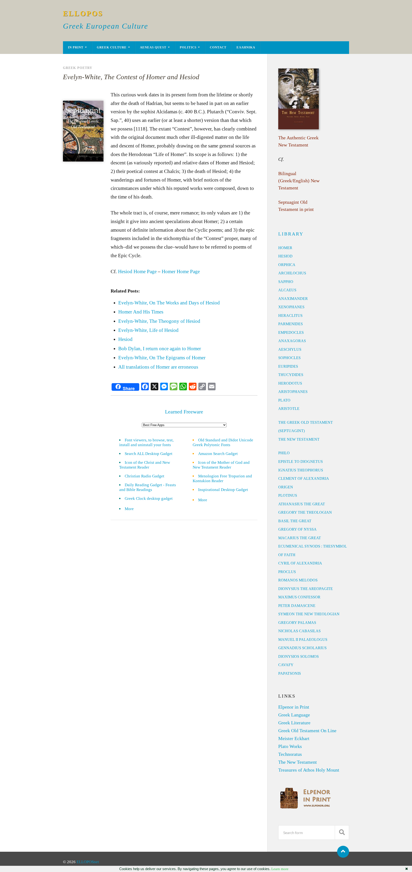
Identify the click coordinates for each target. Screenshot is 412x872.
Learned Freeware (184, 412)
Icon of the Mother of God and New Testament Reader (221, 465)
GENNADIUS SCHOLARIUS (302, 648)
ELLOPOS (83, 13)
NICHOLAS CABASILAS (299, 631)
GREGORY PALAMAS (297, 623)
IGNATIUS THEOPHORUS (300, 470)
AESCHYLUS (289, 349)
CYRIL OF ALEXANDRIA (300, 563)
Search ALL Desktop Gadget (148, 453)
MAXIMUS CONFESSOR (299, 597)
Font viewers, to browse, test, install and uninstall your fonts (146, 442)
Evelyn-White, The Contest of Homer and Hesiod (131, 77)
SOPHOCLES (289, 358)
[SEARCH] (342, 832)
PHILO (284, 453)
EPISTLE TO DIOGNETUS (300, 461)
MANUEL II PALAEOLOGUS (302, 639)
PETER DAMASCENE (296, 606)
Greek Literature (294, 722)
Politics (188, 47)
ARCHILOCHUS (292, 273)
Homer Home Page (181, 271)
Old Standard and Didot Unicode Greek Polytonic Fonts (223, 442)
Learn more (279, 869)
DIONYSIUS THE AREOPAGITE (305, 589)
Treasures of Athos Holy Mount (308, 770)
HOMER (285, 248)
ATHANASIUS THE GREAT (301, 504)
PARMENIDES (290, 324)
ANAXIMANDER (293, 299)
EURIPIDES (288, 366)
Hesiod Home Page (137, 271)
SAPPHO (285, 282)
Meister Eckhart (293, 738)
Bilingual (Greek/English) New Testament (298, 180)
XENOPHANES (291, 307)
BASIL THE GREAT (294, 521)
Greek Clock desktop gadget (149, 498)
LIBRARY (291, 233)
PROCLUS (287, 572)
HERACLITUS (290, 315)
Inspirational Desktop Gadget (223, 489)
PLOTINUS (287, 495)
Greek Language (294, 714)
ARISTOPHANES (293, 392)
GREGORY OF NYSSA (297, 529)
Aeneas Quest (153, 47)
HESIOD (285, 256)
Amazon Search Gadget (218, 453)
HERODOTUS (290, 383)
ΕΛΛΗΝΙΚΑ (246, 47)
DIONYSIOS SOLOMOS (298, 656)
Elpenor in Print (293, 707)
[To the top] (343, 852)
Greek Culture (112, 47)
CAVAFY (286, 665)
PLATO (284, 400)
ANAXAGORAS (292, 341)
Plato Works (290, 746)
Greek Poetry (77, 68)
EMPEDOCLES (291, 332)
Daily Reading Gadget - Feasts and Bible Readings (147, 487)
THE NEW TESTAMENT (298, 439)
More (132, 508)
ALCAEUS (287, 290)
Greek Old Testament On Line (307, 730)
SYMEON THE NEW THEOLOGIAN (309, 614)
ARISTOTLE (288, 409)
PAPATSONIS (289, 673)
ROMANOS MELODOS (298, 580)
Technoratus (290, 754)
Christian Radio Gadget (144, 476)
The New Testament (297, 762)
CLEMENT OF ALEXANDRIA (303, 478)
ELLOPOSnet (88, 862)
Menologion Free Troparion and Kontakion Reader (222, 478)
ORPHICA (286, 265)
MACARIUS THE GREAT (299, 538)
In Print (75, 47)
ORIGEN (285, 487)
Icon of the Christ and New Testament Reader (144, 465)
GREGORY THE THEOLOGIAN (305, 512)
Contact (218, 47)
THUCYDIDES (290, 375)
